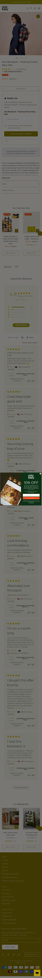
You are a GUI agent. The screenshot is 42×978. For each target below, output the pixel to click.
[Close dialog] (40, 473)
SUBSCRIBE (31, 498)
